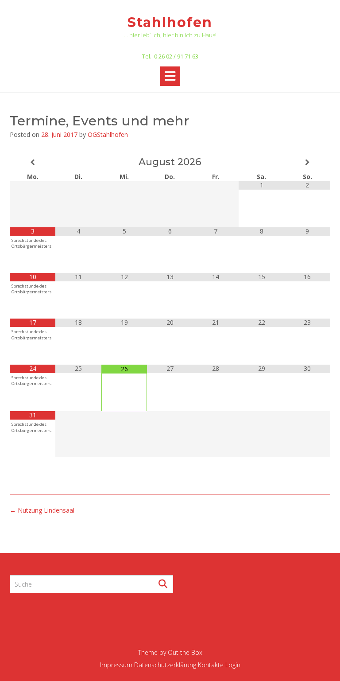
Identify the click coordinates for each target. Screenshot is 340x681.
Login (232, 665)
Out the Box (185, 652)
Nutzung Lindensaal (42, 510)
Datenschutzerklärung (165, 665)
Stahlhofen (170, 22)
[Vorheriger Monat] (32, 162)
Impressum (116, 665)
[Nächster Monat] (307, 162)
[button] (170, 76)
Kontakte (211, 665)
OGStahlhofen (108, 134)
